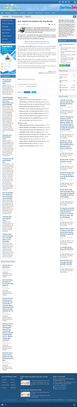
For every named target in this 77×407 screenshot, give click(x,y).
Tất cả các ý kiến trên (66, 63)
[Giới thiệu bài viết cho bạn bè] (49, 24)
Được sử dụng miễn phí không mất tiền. (68, 52)
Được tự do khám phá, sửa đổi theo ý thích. (68, 55)
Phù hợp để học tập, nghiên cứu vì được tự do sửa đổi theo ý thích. (67, 59)
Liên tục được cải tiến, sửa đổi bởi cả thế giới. (68, 48)
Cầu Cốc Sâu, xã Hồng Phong (7, 266)
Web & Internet (5, 33)
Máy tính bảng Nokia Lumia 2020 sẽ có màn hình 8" (31, 127)
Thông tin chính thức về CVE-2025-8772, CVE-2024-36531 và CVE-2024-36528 (7, 237)
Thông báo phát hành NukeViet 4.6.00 (7, 137)
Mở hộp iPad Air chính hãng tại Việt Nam (29, 106)
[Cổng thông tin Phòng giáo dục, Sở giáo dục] (25, 383)
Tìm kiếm (4, 387)
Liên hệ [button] (53, 13)
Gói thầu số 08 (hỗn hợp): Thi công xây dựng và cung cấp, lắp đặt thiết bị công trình (67, 175)
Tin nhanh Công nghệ (7, 20)
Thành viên (4, 382)
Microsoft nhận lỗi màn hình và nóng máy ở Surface (31, 104)
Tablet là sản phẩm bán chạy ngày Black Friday (30, 118)
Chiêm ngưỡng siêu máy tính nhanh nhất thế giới (31, 129)
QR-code (4, 400)
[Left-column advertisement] (8, 59)
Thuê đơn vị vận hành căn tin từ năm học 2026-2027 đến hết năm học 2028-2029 (67, 102)
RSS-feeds (13, 387)
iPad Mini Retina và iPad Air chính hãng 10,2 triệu (31, 102)
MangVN (38, 400)
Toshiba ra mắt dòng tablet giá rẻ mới (28, 146)
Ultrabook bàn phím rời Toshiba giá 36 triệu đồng (30, 111)
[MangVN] (7, 6)
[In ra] (52, 24)
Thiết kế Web (5, 26)
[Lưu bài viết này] (55, 24)
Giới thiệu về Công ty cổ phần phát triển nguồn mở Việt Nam (66, 21)
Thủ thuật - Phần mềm (7, 23)
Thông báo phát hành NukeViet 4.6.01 (7, 81)
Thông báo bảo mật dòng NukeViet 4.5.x (8, 160)
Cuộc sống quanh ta (7, 42)
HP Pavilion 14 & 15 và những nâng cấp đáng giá (30, 108)
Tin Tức (12, 379)
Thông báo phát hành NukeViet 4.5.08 (7, 218)
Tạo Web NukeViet (6, 29)
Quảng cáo (13, 385)
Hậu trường (4, 39)
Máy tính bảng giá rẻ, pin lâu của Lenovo (28, 139)
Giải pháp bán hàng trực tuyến (30, 390)
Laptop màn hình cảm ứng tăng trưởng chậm (30, 99)
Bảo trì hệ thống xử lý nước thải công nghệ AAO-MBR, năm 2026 (66, 262)
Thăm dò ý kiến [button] (38, 13)
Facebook (28, 92)
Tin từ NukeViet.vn (5, 76)
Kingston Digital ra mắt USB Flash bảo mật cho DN (31, 141)
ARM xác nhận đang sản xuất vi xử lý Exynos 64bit (31, 125)
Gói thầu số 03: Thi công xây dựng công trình (67, 160)
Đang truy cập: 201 (12, 400)
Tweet (34, 92)
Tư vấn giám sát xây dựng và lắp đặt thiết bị (66, 248)
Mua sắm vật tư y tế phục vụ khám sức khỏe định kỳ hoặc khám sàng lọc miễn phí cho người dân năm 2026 (67, 232)
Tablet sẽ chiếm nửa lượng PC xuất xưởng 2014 (30, 115)
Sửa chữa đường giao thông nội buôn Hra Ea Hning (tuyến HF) (7, 282)
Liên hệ (12, 382)
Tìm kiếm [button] (47, 13)
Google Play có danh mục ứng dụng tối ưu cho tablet (31, 134)
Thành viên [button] (30, 13)
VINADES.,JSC (61, 400)
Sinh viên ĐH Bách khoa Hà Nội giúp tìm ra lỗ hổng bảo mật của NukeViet (7, 195)
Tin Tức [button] (15, 13)
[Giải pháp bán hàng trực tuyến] (25, 394)
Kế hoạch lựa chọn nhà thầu (8, 261)
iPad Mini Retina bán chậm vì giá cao (28, 143)
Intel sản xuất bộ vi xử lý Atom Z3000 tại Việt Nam (31, 113)
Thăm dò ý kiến (5, 385)
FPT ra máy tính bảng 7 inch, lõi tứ (27, 120)
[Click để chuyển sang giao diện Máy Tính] (5, 405)
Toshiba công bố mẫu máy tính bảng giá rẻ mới (30, 136)
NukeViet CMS (48, 400)
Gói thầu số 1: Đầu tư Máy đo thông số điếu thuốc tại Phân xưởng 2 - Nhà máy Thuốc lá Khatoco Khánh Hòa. (67, 144)
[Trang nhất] (2, 13)
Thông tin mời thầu (63, 96)
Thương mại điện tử (6, 36)
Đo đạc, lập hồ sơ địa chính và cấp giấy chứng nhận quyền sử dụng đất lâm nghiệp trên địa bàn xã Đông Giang (67, 193)
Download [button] (22, 13)
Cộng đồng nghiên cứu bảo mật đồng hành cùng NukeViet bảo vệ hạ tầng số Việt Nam (7, 100)
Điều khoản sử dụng (71, 400)
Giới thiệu (4, 379)
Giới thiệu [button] (7, 13)
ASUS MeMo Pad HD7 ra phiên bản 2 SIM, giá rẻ (30, 132)
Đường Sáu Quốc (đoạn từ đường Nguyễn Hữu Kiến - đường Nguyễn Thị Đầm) (7, 356)
